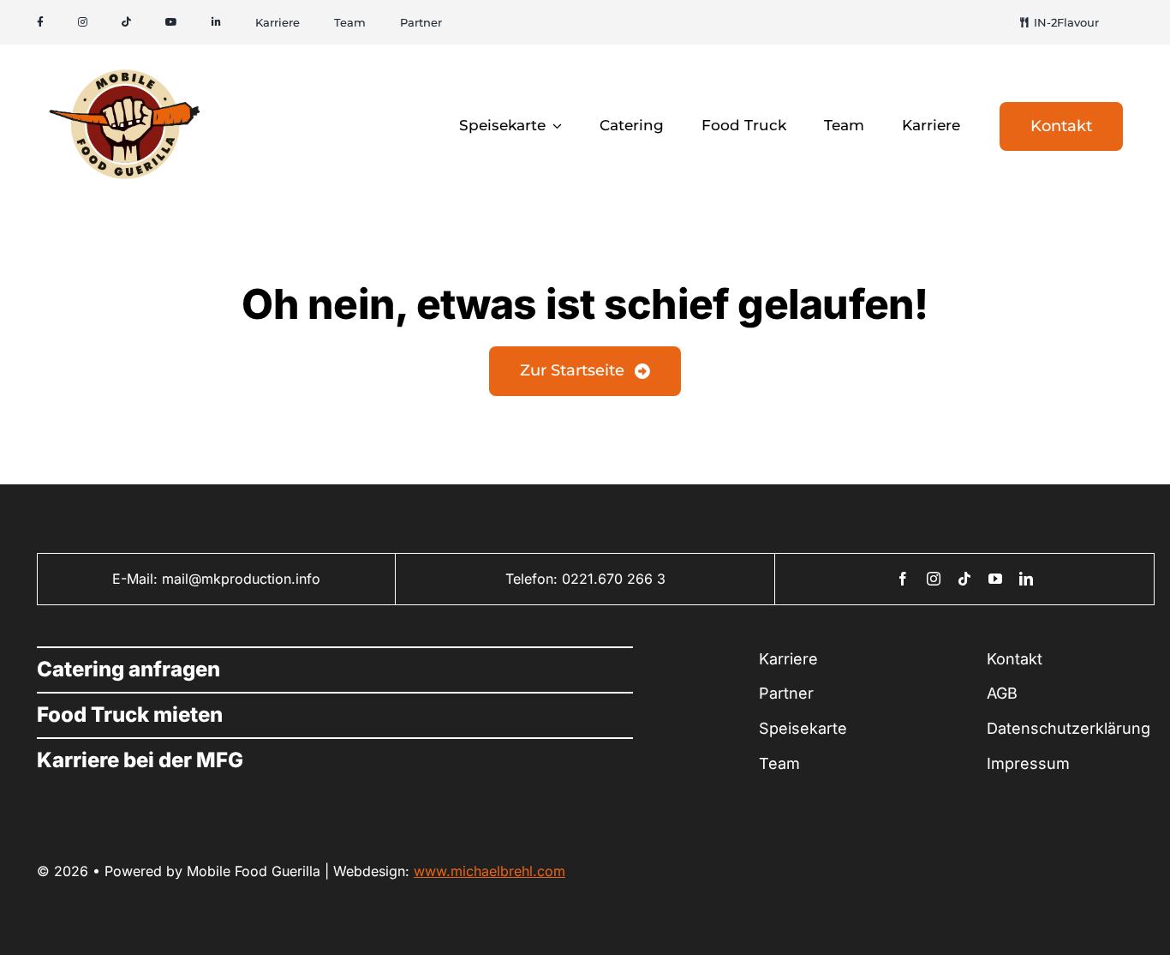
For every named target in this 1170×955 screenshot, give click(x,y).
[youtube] (995, 579)
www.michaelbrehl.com (489, 871)
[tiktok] (964, 579)
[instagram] (933, 579)
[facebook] (903, 579)
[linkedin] (1026, 579)
